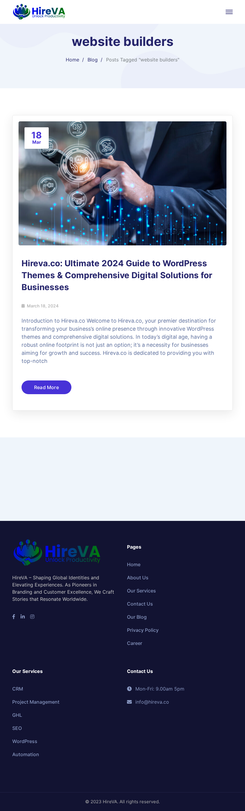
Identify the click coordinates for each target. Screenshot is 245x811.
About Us (137, 578)
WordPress (24, 741)
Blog (93, 60)
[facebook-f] (13, 616)
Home (72, 60)
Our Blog (137, 617)
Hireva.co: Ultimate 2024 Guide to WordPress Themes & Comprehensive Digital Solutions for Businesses (117, 275)
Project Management (35, 702)
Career (134, 643)
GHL (17, 715)
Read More (46, 387)
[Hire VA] (39, 11)
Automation (25, 754)
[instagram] (32, 616)
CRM (17, 689)
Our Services (141, 591)
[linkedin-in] (23, 616)
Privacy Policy (143, 630)
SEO (17, 728)
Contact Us (140, 604)
